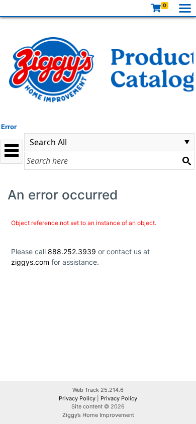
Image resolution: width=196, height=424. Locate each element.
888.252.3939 (72, 251)
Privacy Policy (77, 398)
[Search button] (186, 161)
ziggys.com (30, 262)
